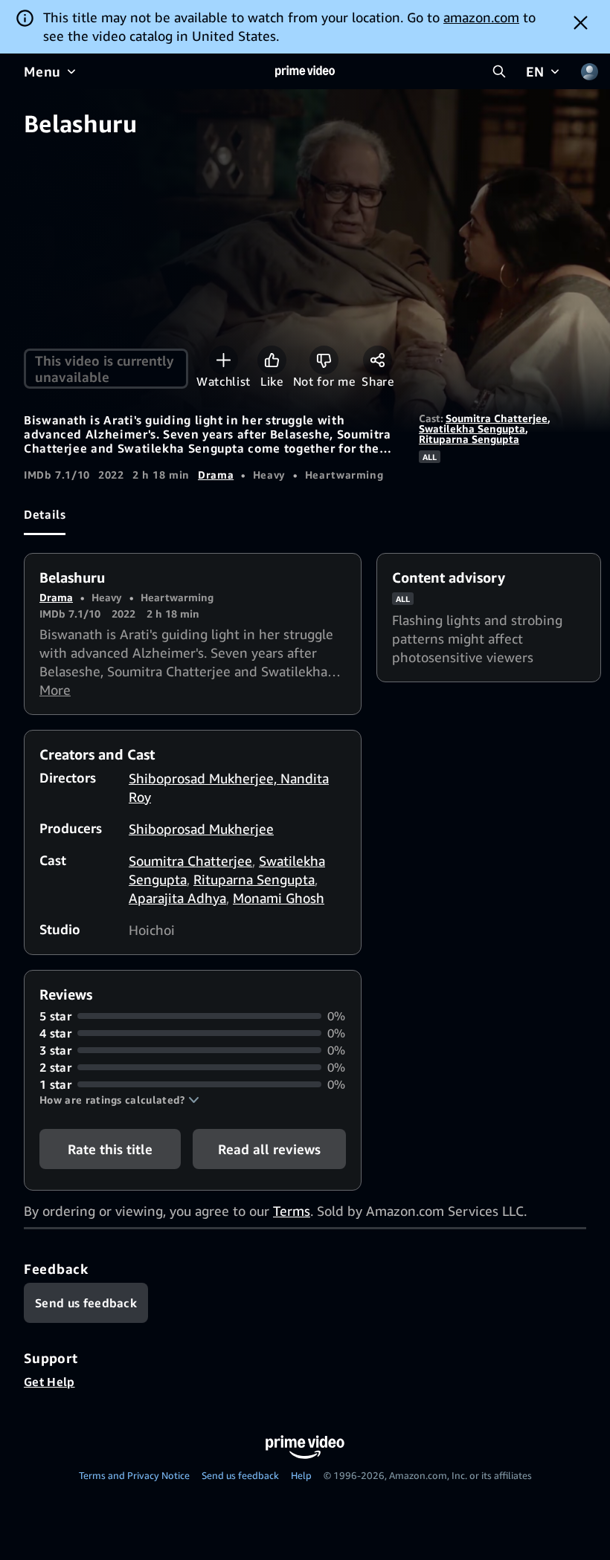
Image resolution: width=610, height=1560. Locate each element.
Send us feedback (240, 1475)
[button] (119, 1100)
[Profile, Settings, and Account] (589, 71)
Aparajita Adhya (177, 898)
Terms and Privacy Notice (134, 1475)
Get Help (49, 1381)
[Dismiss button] (580, 22)
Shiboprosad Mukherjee (201, 829)
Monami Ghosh (278, 898)
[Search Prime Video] (499, 71)
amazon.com (481, 17)
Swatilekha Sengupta (472, 428)
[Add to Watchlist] (223, 360)
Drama (216, 474)
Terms (291, 1211)
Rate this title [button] (110, 1149)
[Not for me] (323, 360)
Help (301, 1475)
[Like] (271, 360)
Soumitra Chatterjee (497, 418)
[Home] (305, 71)
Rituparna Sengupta (469, 439)
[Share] (377, 360)
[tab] (44, 515)
